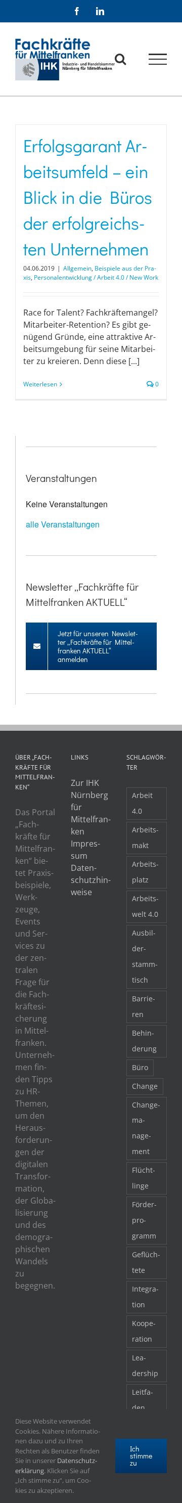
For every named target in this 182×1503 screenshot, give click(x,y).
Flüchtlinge (143, 1177)
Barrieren (143, 1006)
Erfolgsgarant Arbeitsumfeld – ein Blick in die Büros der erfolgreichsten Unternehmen (87, 197)
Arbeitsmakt (145, 837)
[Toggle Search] (120, 59)
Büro (140, 1067)
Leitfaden (142, 1399)
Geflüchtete (146, 1262)
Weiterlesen (40, 384)
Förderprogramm (144, 1220)
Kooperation (144, 1331)
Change (145, 1086)
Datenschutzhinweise (91, 880)
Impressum (85, 849)
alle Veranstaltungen (63, 524)
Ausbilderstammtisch (145, 956)
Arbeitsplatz (145, 872)
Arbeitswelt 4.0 (145, 906)
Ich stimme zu (141, 1456)
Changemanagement (146, 1128)
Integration (145, 1296)
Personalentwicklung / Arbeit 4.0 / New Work (96, 277)
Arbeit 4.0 (142, 803)
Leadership (145, 1365)
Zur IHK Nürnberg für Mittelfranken (91, 807)
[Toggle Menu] (158, 59)
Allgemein (77, 268)
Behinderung (144, 1040)
